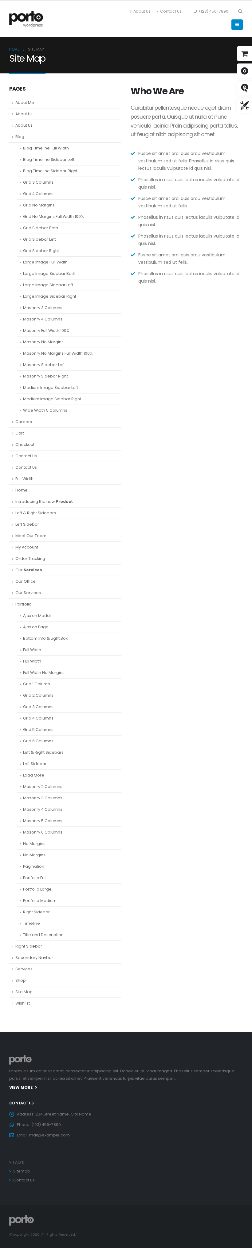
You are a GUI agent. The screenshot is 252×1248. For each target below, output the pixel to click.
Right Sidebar (36, 912)
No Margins (34, 843)
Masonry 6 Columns (42, 832)
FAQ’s (18, 1162)
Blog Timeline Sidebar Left (48, 159)
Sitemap (21, 1171)
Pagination (33, 866)
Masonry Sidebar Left (44, 364)
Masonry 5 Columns (42, 820)
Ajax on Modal (37, 615)
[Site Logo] (26, 19)
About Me (24, 102)
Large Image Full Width (45, 262)
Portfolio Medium (40, 900)
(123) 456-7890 (213, 11)
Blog (19, 136)
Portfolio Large (37, 889)
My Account (26, 547)
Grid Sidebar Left (39, 239)
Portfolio (23, 604)
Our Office (25, 581)
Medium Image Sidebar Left (50, 387)
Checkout (24, 444)
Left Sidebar (27, 524)
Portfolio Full (34, 877)
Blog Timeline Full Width (46, 148)
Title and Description (43, 934)
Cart (19, 433)
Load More (33, 775)
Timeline (31, 923)
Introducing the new (44, 501)
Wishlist (22, 1003)
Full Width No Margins (44, 672)
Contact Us (171, 11)
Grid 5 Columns (38, 729)
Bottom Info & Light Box (45, 638)
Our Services (28, 592)
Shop (20, 980)
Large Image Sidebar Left (48, 285)
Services (24, 969)
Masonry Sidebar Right (45, 376)
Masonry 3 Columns (42, 307)
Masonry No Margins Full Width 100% (58, 353)
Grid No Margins (39, 205)
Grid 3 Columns (38, 182)
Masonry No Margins (43, 342)
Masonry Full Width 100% (46, 330)
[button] (240, 11)
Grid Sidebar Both (40, 227)
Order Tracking (30, 558)
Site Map (24, 991)
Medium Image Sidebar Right (52, 399)
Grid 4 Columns (38, 193)
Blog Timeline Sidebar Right (50, 170)
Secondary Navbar (34, 957)
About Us (142, 11)
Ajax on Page (36, 627)
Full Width (24, 478)
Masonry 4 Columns (42, 319)
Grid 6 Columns (38, 741)
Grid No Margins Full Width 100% (53, 216)
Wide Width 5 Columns (45, 410)
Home (21, 490)
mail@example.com (49, 1135)
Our (28, 570)
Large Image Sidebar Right (49, 296)
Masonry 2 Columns (42, 786)
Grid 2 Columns (38, 695)
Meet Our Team (30, 535)
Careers (23, 421)
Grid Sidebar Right (41, 250)
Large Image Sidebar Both (49, 273)
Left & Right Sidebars (35, 513)
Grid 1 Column (36, 684)
